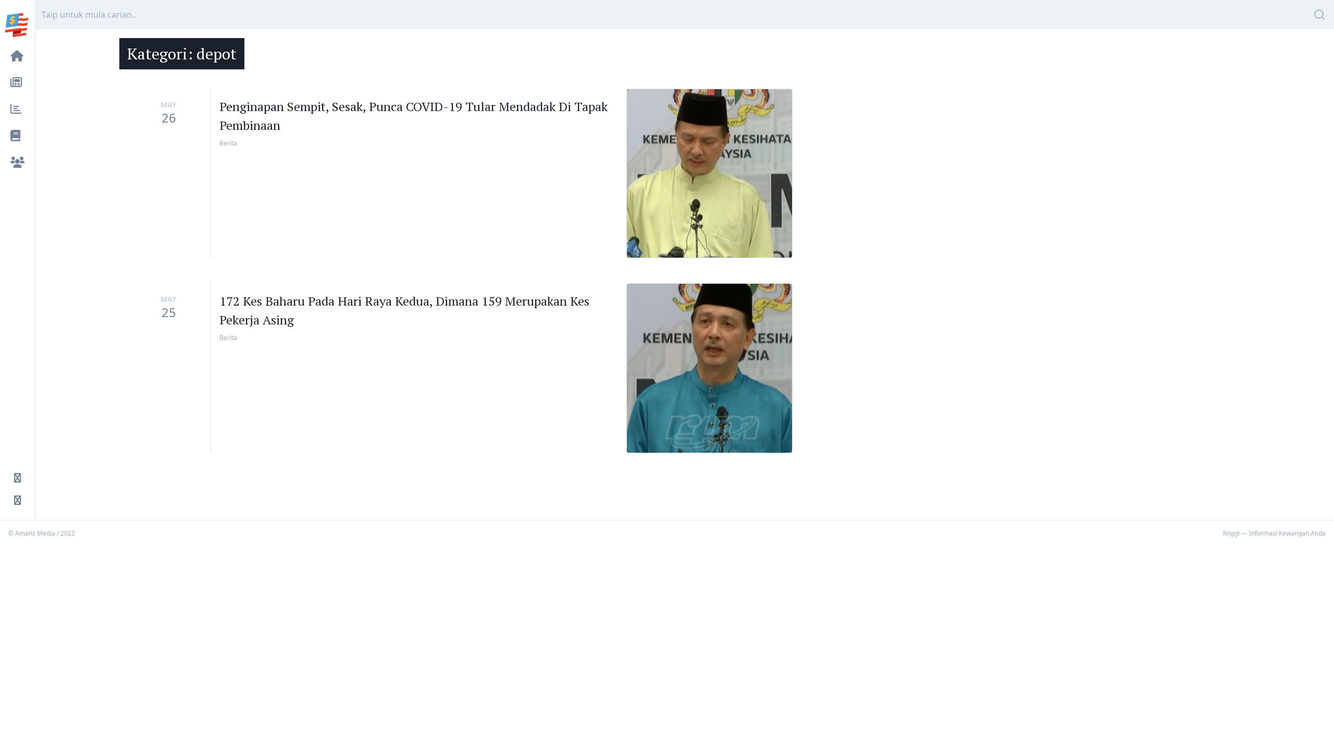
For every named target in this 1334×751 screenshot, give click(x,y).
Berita (228, 143)
